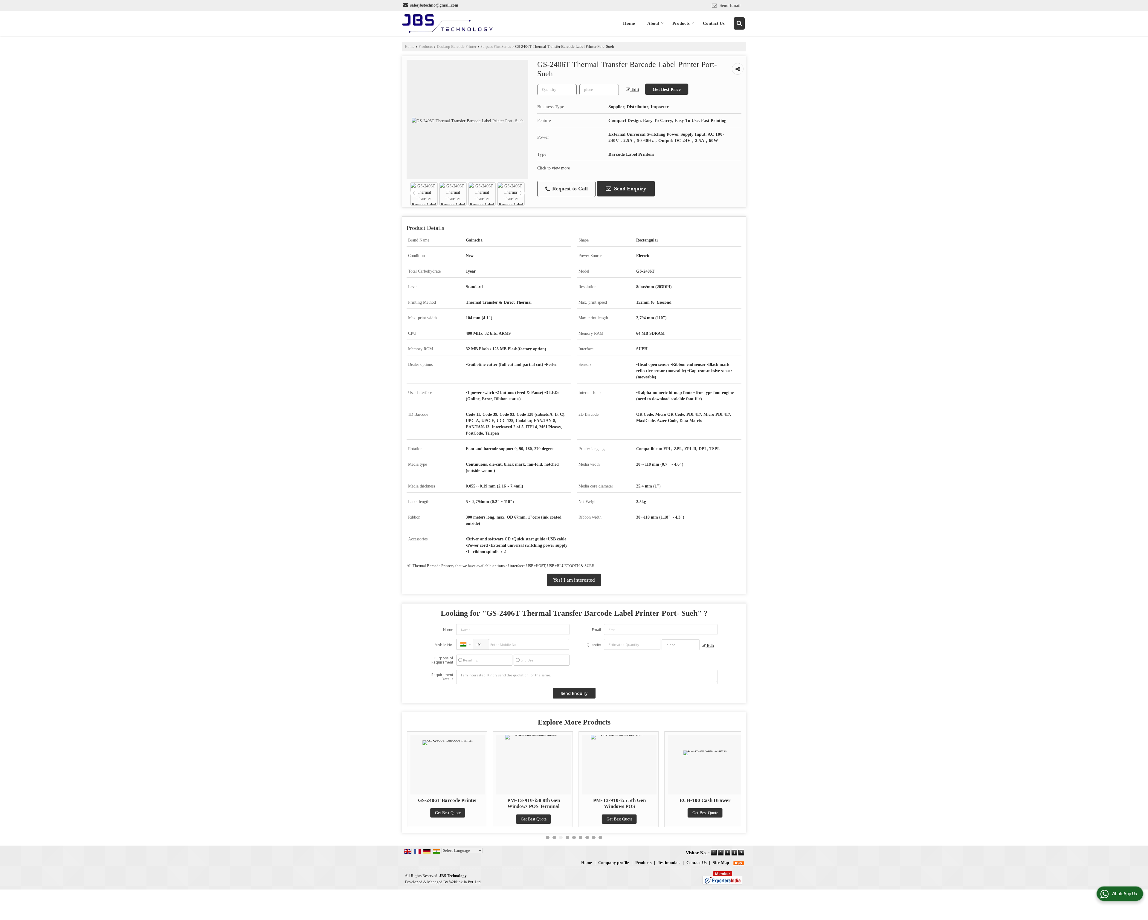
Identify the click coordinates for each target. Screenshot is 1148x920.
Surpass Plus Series (495, 47)
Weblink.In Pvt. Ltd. (465, 882)
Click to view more (553, 168)
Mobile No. (444, 644)
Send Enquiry (629, 189)
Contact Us (714, 23)
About (653, 23)
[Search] (739, 23)
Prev (414, 193)
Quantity (594, 644)
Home (629, 23)
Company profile (613, 863)
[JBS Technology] (447, 23)
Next (521, 193)
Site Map (721, 863)
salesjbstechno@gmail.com (434, 5)
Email (596, 629)
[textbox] (599, 89)
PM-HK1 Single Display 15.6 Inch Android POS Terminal (705, 803)
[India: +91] (464, 644)
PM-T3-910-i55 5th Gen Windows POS (533, 803)
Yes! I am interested (574, 580)
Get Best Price (667, 89)
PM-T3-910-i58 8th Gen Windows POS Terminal (448, 803)
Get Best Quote (448, 819)
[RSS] (738, 863)
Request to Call (569, 189)
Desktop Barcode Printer (456, 47)
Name (448, 629)
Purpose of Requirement (442, 660)
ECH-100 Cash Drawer (619, 800)
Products (681, 23)
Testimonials (669, 863)
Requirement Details (442, 677)
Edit (634, 89)
